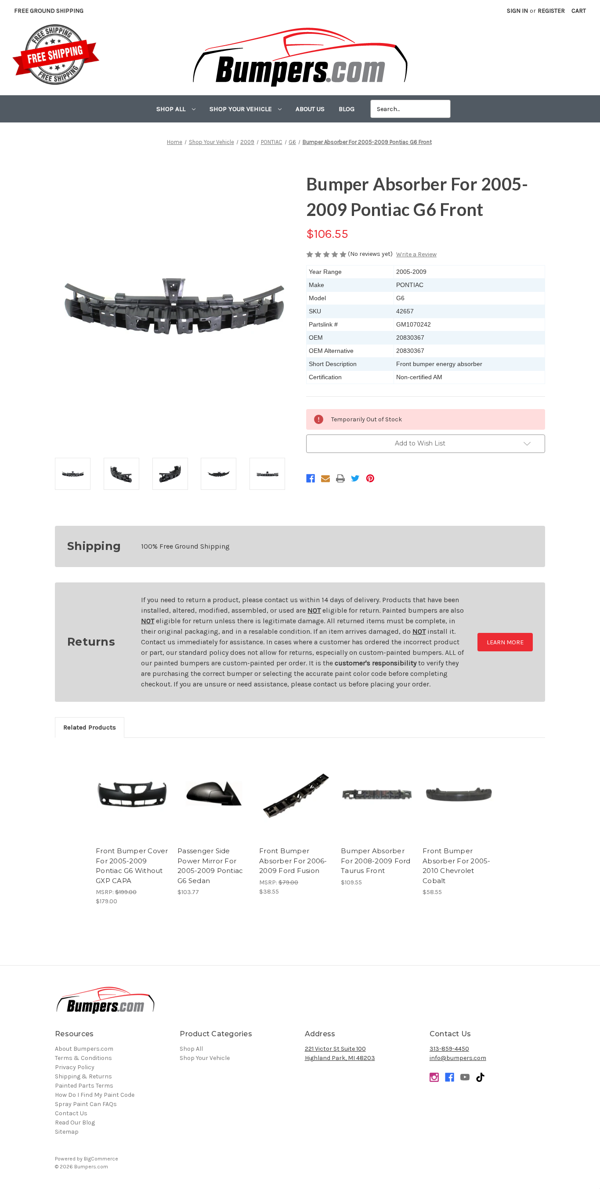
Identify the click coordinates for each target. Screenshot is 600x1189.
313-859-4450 (449, 1048)
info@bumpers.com (458, 1058)
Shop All (171, 109)
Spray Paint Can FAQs (86, 1104)
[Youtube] (465, 1077)
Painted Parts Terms (84, 1085)
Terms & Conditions (83, 1058)
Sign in (517, 10)
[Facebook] (310, 478)
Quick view (132, 783)
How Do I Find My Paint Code (94, 1095)
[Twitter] (355, 478)
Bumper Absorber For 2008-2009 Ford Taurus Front (376, 861)
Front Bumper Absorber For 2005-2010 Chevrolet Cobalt (457, 866)
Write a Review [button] (416, 254)
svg (480, 1077)
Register (551, 10)
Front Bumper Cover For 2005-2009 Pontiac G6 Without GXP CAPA (132, 866)
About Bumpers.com (84, 1048)
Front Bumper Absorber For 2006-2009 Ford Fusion (293, 861)
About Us (310, 109)
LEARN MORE (505, 642)
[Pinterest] (370, 478)
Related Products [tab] (89, 727)
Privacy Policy (74, 1067)
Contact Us (71, 1113)
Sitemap (67, 1131)
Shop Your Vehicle (242, 109)
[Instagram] (434, 1077)
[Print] (340, 478)
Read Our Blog (75, 1122)
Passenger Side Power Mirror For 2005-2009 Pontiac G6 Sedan (210, 866)
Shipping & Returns (83, 1076)
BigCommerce (101, 1159)
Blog (346, 109)
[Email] (325, 478)
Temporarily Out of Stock (132, 801)
